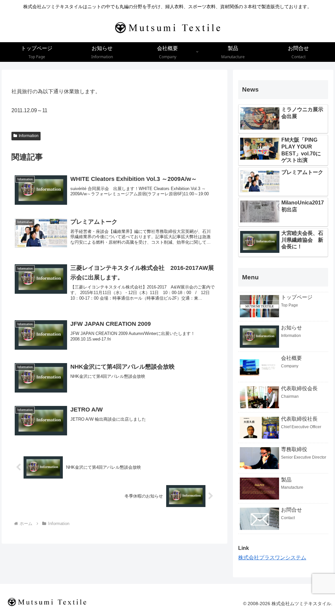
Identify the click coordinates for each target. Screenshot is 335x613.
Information (29, 135)
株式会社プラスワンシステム (272, 557)
